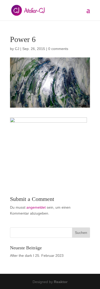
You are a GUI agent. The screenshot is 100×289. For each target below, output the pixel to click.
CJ (17, 49)
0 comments (58, 49)
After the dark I (22, 255)
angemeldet (36, 207)
